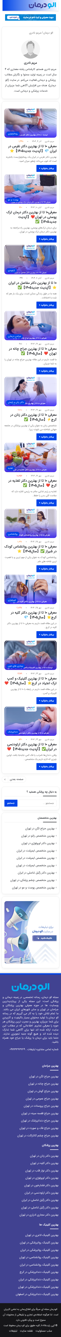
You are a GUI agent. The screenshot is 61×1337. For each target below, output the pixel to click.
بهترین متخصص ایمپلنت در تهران (35, 865)
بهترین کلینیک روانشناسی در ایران (39, 1264)
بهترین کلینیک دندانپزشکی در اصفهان (37, 1294)
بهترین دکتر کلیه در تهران (44, 1163)
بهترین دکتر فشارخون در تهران (41, 1185)
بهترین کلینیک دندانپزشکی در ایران (38, 1279)
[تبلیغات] (30, 17)
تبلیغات (13, 1331)
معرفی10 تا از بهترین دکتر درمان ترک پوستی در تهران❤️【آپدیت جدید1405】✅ (31, 217)
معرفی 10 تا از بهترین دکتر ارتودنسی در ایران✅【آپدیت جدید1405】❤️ (32, 747)
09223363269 (17, 1049)
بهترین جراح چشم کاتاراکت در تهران (37, 1135)
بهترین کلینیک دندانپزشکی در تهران (38, 1287)
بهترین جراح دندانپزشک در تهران (39, 1120)
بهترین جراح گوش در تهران (43, 1091)
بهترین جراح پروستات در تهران (41, 1106)
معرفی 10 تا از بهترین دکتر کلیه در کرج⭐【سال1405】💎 (34, 615)
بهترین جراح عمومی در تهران (42, 1098)
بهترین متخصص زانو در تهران (38, 836)
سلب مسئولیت (43, 1331)
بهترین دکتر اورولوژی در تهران (38, 843)
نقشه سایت (26, 1331)
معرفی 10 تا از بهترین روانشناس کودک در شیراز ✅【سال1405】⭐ (30, 549)
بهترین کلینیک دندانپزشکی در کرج (39, 1272)
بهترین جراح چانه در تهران (43, 1083)
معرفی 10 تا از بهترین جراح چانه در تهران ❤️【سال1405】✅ (33, 351)
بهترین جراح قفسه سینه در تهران (39, 1113)
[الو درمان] (42, 5)
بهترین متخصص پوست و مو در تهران (33, 887)
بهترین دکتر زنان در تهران (44, 1156)
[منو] (4, 6)
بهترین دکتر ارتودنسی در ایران (41, 1193)
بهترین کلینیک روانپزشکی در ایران (39, 1250)
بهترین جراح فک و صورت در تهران (38, 1128)
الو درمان (48, 33)
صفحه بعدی (16, 779)
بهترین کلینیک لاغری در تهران (41, 1235)
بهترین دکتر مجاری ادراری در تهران (38, 1215)
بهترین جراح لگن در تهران (40, 828)
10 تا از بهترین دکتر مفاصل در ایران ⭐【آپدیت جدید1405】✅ (32, 285)
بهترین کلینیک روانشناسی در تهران (38, 1257)
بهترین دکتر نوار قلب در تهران (41, 1170)
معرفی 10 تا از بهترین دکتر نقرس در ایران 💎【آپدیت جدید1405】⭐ (32, 149)
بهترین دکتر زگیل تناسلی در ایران (36, 872)
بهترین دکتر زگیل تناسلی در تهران (39, 1207)
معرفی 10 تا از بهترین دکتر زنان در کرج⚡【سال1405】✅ (33, 417)
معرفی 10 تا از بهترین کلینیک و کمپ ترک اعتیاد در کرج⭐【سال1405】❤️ (30, 681)
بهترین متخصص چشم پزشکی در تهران (32, 880)
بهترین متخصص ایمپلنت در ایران (36, 850)
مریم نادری (30, 62)
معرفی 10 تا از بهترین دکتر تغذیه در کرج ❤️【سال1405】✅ (32, 483)
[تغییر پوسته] (12, 6)
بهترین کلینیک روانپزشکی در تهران (39, 1242)
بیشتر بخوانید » (46, 168)
